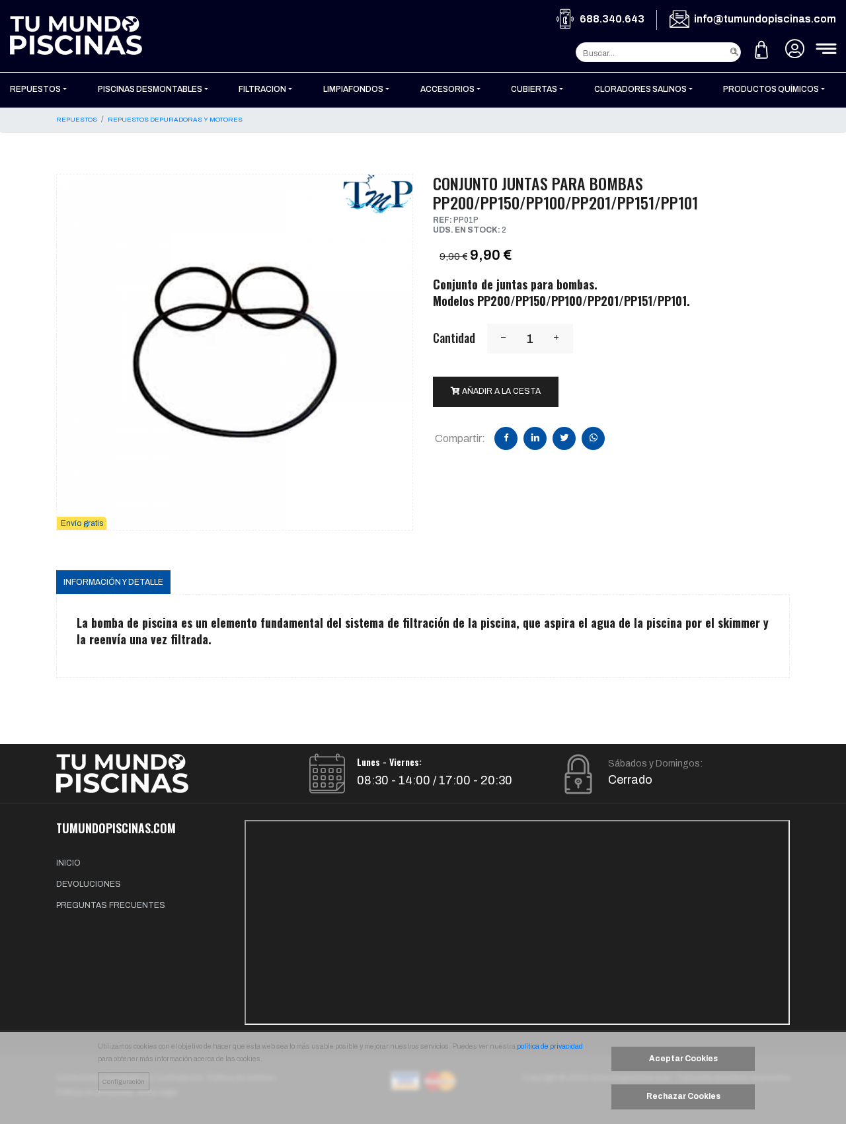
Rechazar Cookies (683, 1096)
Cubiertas (534, 89)
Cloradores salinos (640, 89)
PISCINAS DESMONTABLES (150, 89)
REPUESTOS (35, 89)
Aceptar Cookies (683, 1058)
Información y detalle (113, 582)
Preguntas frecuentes (110, 905)
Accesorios (447, 89)
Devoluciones (88, 884)
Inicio (68, 863)
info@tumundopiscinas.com (765, 18)
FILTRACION (262, 89)
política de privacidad (550, 1046)
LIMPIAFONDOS (353, 89)
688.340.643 (612, 18)
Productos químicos (771, 89)
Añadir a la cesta (500, 391)
